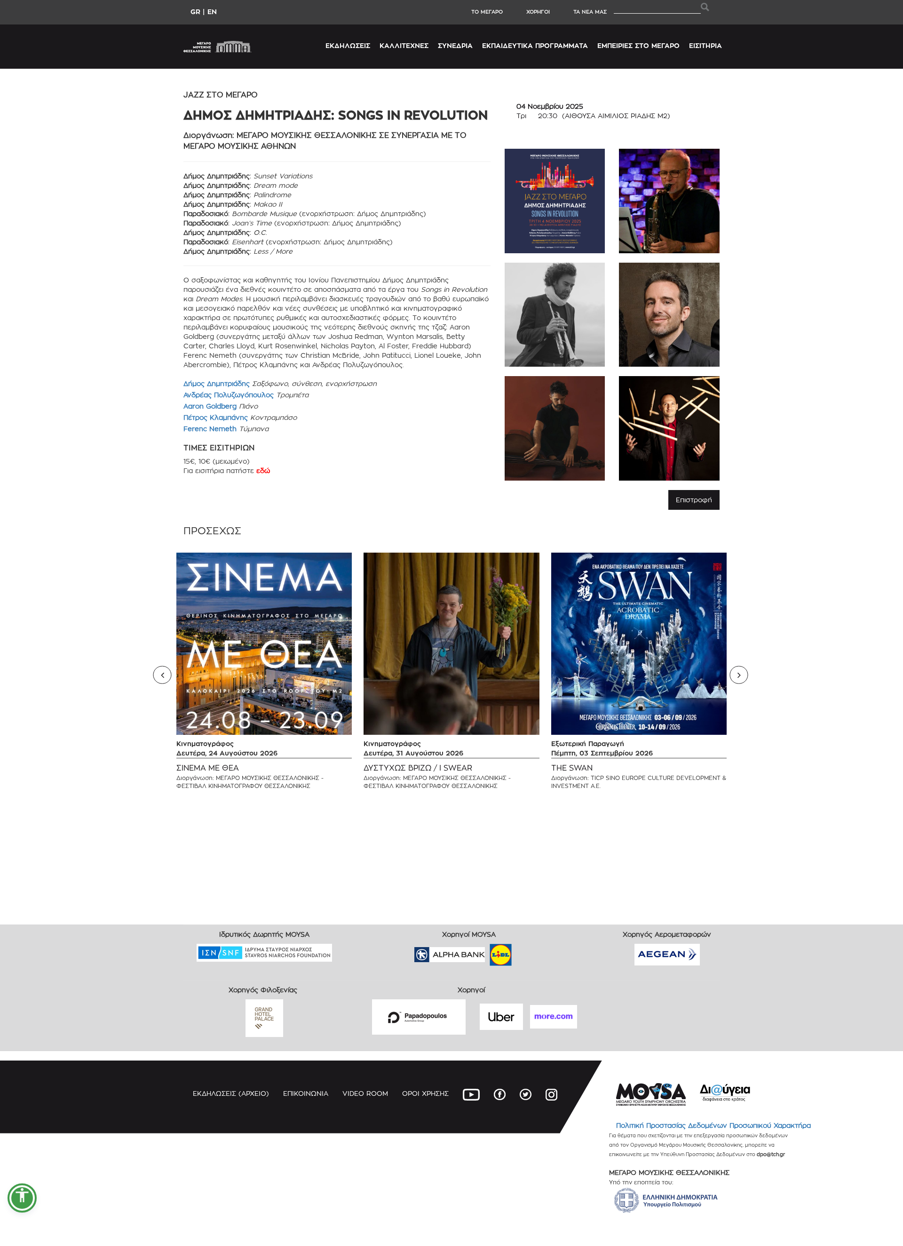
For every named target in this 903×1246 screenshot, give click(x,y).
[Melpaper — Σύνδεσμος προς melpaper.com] (528, 951)
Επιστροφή (694, 499)
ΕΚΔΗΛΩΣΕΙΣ (347, 45)
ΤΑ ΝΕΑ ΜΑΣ (590, 12)
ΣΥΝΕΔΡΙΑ (455, 45)
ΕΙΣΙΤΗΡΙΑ (705, 45)
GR (195, 11)
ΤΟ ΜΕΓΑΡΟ (487, 12)
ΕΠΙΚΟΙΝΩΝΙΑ (305, 1093)
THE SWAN (572, 768)
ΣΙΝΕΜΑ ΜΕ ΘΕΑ (207, 768)
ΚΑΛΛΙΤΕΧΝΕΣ (404, 45)
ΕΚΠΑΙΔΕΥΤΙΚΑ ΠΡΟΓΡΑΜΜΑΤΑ (535, 45)
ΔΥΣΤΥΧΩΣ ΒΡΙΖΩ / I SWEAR (418, 768)
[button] (22, 1198)
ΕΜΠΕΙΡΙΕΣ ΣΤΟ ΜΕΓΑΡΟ (638, 45)
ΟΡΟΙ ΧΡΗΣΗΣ (425, 1093)
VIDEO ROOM (365, 1093)
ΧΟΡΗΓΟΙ (538, 12)
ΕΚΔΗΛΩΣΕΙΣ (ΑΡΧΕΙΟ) (231, 1093)
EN (212, 11)
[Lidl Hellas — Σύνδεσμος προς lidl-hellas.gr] (487, 951)
